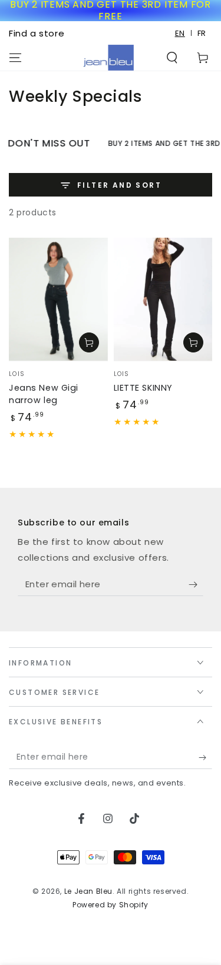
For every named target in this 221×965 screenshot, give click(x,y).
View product (89, 342)
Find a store (36, 33)
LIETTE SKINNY (143, 388)
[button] (172, 58)
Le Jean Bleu (88, 891)
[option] (202, 33)
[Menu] (15, 58)
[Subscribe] (196, 584)
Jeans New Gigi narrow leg (43, 394)
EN (180, 33)
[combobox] (180, 33)
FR (201, 33)
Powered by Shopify (110, 905)
